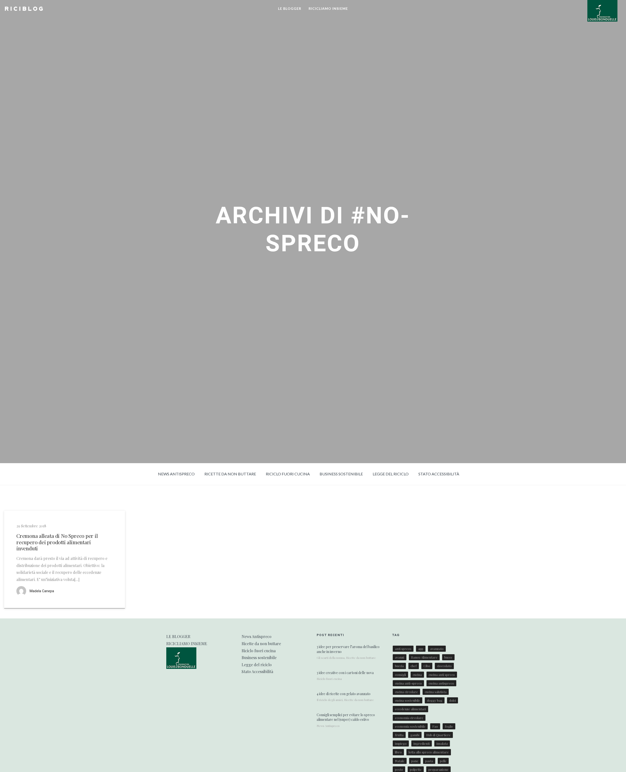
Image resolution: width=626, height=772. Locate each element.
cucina (417, 675)
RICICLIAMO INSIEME (328, 8)
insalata (442, 743)
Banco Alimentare (424, 657)
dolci (452, 700)
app (420, 649)
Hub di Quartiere (438, 735)
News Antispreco (176, 473)
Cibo (427, 666)
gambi (414, 735)
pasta (429, 761)
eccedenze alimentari (410, 709)
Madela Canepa (42, 591)
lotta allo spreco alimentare (429, 752)
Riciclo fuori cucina (288, 473)
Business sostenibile (341, 473)
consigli (400, 675)
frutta (399, 735)
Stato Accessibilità (438, 473)
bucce (448, 657)
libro (398, 752)
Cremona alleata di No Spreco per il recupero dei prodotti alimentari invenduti (57, 542)
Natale (399, 761)
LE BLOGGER (289, 8)
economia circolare (409, 718)
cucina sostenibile (407, 700)
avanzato (437, 649)
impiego (401, 743)
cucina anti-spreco (408, 683)
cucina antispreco (441, 683)
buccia (399, 666)
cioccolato (444, 666)
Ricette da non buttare (230, 473)
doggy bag (434, 700)
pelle (443, 761)
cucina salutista (436, 692)
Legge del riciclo (391, 473)
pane (414, 761)
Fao (435, 726)
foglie (449, 726)
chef (414, 666)
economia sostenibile (410, 726)
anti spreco (403, 649)
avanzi (399, 657)
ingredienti (422, 743)
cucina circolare (406, 692)
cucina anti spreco (442, 675)
